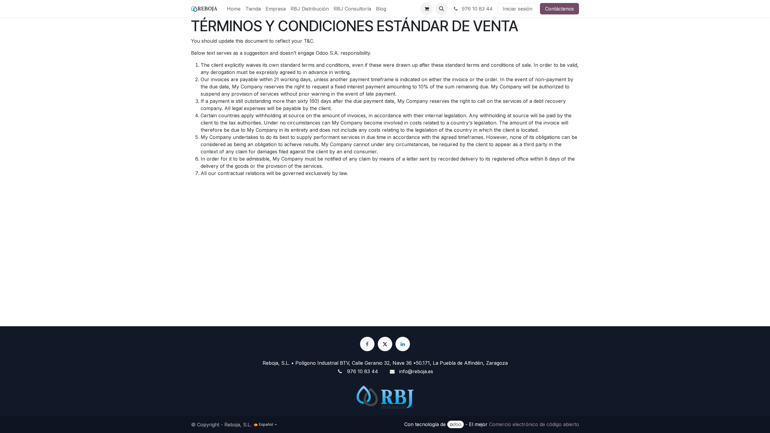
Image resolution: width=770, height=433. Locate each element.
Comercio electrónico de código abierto (534, 424)
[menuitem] (233, 9)
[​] (367, 344)
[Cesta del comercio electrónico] (426, 8)
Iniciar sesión (517, 9)
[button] (441, 8)
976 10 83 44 (476, 9)
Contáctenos (559, 9)
